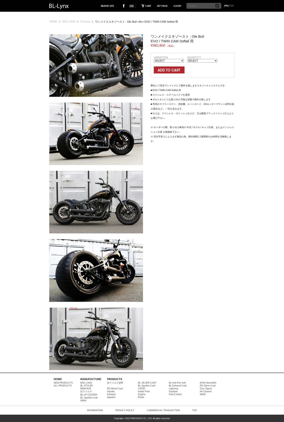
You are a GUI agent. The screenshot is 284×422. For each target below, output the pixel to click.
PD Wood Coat (115, 388)
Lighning (173, 388)
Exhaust (85, 21)
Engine (141, 394)
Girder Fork (144, 391)
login (177, 6)
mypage (162, 6)
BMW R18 (85, 388)
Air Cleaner (206, 391)
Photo (141, 397)
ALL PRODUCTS (63, 385)
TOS (194, 410)
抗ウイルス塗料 (115, 382)
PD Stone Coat (207, 385)
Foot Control (175, 394)
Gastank (173, 391)
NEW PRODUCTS (63, 382)
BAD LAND (69, 21)
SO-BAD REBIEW (132, 6)
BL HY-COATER (88, 394)
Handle (111, 391)
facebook (124, 6)
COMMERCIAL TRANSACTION (163, 410)
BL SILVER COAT (147, 382)
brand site (108, 6)
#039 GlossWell (208, 382)
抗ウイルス (86, 391)
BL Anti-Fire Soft (177, 382)
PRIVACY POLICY (124, 410)
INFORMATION (95, 410)
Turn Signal (206, 388)
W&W (83, 400)
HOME (53, 21)
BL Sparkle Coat (89, 397)
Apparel (111, 397)
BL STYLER (86, 385)
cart (145, 6)
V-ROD (141, 388)
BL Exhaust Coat (177, 385)
